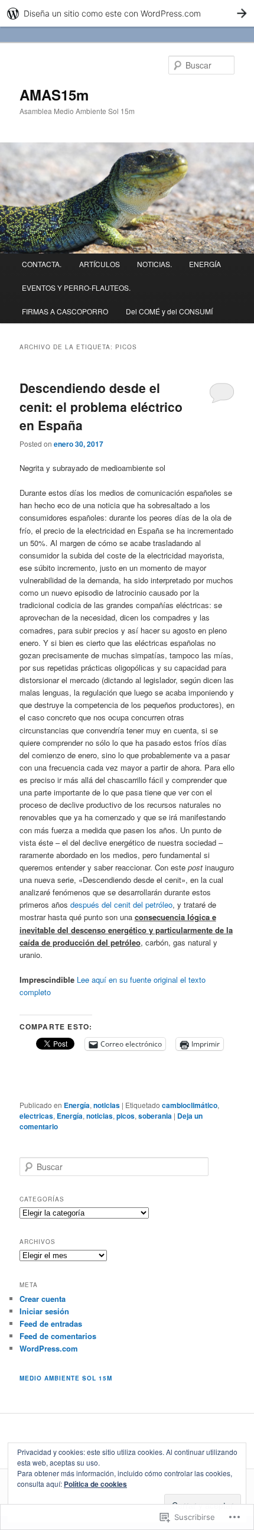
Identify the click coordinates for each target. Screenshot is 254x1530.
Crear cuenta (42, 1298)
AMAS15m (54, 95)
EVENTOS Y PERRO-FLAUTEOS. (76, 287)
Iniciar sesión (44, 1311)
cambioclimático (189, 1105)
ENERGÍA (205, 264)
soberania (155, 1115)
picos (125, 1115)
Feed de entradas (50, 1323)
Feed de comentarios (57, 1335)
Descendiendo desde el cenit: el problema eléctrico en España (101, 406)
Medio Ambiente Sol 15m (65, 1378)
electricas (36, 1115)
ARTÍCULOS (99, 264)
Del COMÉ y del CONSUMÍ (169, 311)
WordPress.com (48, 1348)
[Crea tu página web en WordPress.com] (127, 13)
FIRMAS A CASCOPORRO (65, 311)
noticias (106, 1105)
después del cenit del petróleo (121, 904)
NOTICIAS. (154, 264)
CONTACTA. (41, 264)
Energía (77, 1105)
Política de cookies (95, 1484)
